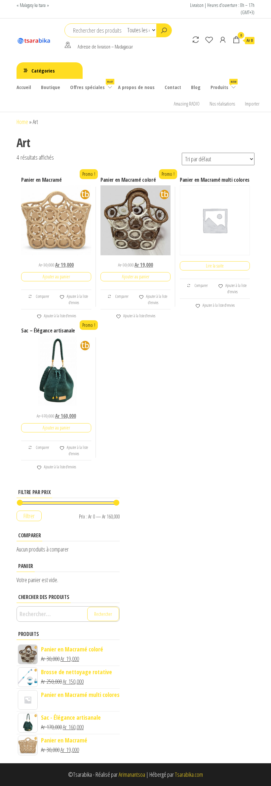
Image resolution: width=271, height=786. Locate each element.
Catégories (43, 70)
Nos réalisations (222, 103)
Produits (223, 84)
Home (22, 122)
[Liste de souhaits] (209, 40)
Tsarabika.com (189, 774)
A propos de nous (136, 87)
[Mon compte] (222, 40)
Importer (252, 103)
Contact (173, 87)
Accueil (24, 87)
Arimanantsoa (132, 774)
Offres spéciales (91, 84)
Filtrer (29, 516)
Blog (196, 87)
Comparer (42, 296)
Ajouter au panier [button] (56, 276)
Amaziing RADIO (187, 103)
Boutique (50, 87)
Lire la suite (215, 266)
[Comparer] (195, 40)
